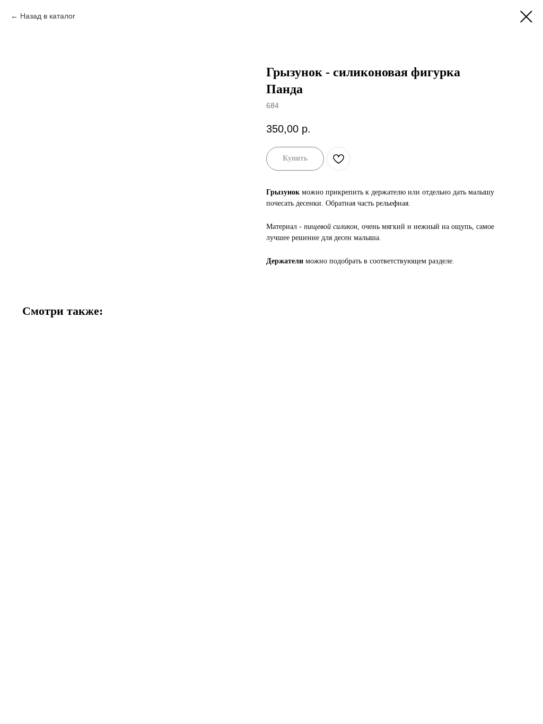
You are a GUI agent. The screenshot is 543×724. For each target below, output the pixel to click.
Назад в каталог (47, 16)
